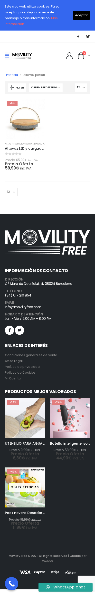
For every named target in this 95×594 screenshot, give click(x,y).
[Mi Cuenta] (69, 55)
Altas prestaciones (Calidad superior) (28, 143)
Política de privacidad (22, 366)
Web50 (47, 561)
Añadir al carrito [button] (37, 107)
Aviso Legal (14, 361)
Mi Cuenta (13, 378)
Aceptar (81, 15)
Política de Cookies (20, 372)
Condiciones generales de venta (31, 355)
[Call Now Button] (11, 583)
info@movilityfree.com (23, 307)
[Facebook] (78, 36)
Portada (12, 75)
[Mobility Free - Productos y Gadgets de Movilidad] (22, 55)
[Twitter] (88, 36)
